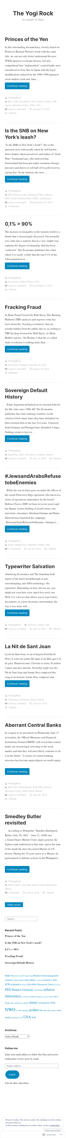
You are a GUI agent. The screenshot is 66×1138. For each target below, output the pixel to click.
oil (39, 365)
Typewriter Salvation (30, 566)
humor (41, 624)
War (48, 544)
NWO (32, 105)
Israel (10, 544)
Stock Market (35, 791)
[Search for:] (21, 918)
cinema (38, 980)
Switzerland (45, 198)
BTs (23, 976)
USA (38, 105)
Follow (12, 1074)
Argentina (13, 454)
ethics (34, 984)
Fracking (32, 365)
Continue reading (16, 86)
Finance (40, 101)
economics (15, 984)
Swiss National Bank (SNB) (24, 198)
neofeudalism (44, 1002)
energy (24, 984)
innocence (13, 995)
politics (34, 1009)
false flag (57, 984)
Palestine (32, 544)
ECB (16, 101)
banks (8, 975)
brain (19, 976)
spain (54, 1010)
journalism (38, 997)
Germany (32, 624)
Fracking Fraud (23, 307)
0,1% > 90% (18, 224)
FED (33, 101)
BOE (10, 787)
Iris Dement (25, 997)
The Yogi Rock (33, 13)
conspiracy (47, 979)
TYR (21, 1018)
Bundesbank (25, 787)
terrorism (15, 1017)
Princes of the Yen (26, 39)
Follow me (11, 1048)
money (26, 1003)
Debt (21, 454)
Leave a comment (17, 109)
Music (33, 699)
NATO (11, 885)
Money (48, 194)
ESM (29, 984)
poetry (26, 1010)
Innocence (24, 699)
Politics (29, 281)
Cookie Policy (55, 1125)
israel (32, 996)
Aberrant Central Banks (33, 725)
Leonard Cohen (48, 997)
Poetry (40, 699)
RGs (41, 1010)
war (33, 1017)
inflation (49, 989)
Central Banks (29, 979)
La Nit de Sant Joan (28, 646)
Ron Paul (47, 1010)
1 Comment (13, 892)
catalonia (9, 979)
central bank (18, 980)
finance (17, 989)
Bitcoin (14, 975)
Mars (12, 1003)
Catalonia (12, 699)
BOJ (10, 101)
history (48, 101)
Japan (8, 105)
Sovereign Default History (19, 963)
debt (55, 979)
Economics (24, 101)
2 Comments (14, 548)
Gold (24, 194)
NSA (52, 1002)
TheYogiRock (14, 97)
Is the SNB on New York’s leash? (23, 943)
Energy (23, 365)
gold (35, 990)
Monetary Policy (20, 105)
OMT (20, 1010)
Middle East (20, 544)
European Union (46, 984)
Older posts (14, 904)
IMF (54, 101)
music (33, 1002)
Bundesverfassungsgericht (45, 975)
